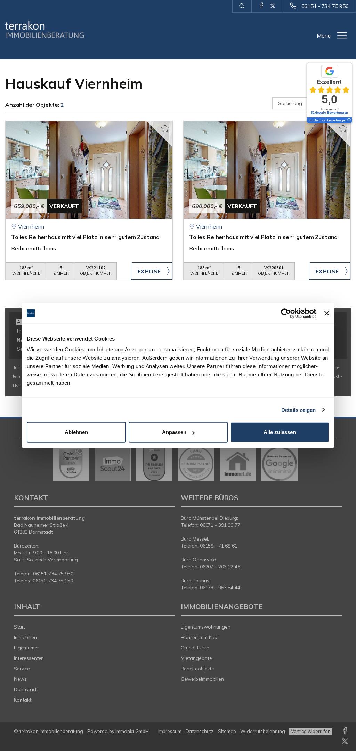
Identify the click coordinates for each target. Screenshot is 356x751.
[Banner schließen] (326, 313)
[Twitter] (273, 5)
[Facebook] (262, 5)
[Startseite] (44, 29)
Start (19, 627)
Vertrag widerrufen (311, 731)
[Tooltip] (349, 120)
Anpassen (174, 432)
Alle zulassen (280, 432)
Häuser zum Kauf (200, 637)
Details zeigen (298, 410)
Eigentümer (26, 648)
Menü (324, 35)
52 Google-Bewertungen (329, 112)
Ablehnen (76, 432)
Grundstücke (195, 648)
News (20, 679)
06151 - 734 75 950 (325, 6)
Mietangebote (196, 658)
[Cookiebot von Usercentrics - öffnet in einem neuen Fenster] (286, 313)
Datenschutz (200, 731)
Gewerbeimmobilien (202, 679)
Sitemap (227, 731)
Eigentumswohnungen (205, 627)
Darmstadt (26, 689)
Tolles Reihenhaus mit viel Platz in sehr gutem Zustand (85, 236)
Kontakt (22, 700)
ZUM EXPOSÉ (151, 271)
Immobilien (25, 637)
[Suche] (241, 6)
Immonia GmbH (132, 731)
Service (22, 668)
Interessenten (29, 658)
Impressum (169, 731)
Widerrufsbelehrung (262, 731)
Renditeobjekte (197, 668)
